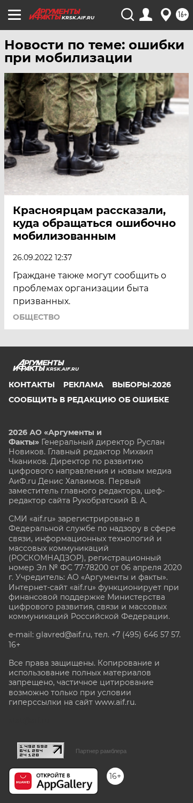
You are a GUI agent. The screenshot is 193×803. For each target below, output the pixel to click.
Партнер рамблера (101, 751)
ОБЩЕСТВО (36, 317)
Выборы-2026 (141, 384)
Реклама (83, 384)
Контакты (32, 384)
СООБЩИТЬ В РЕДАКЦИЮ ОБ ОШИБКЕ (89, 399)
